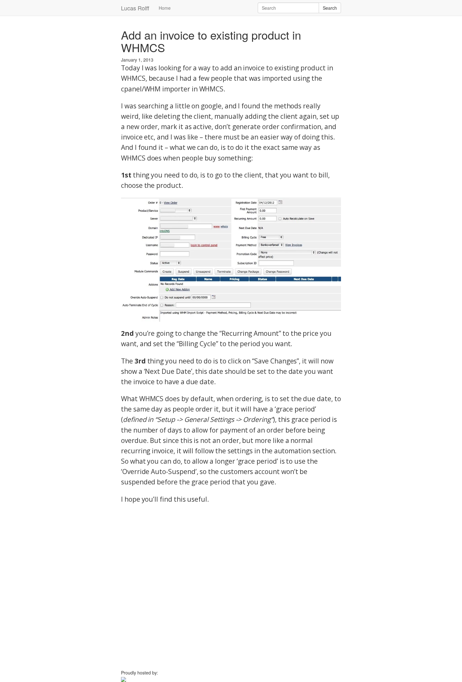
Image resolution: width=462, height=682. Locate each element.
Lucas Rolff (135, 8)
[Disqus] (231, 589)
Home (165, 8)
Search (330, 8)
